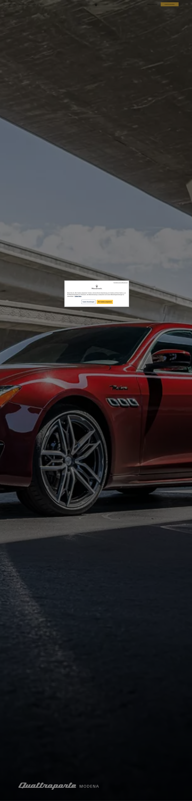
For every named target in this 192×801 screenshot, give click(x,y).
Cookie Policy (78, 296)
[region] (96, 293)
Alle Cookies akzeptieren (105, 302)
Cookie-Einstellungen (88, 302)
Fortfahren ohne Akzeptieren (121, 282)
